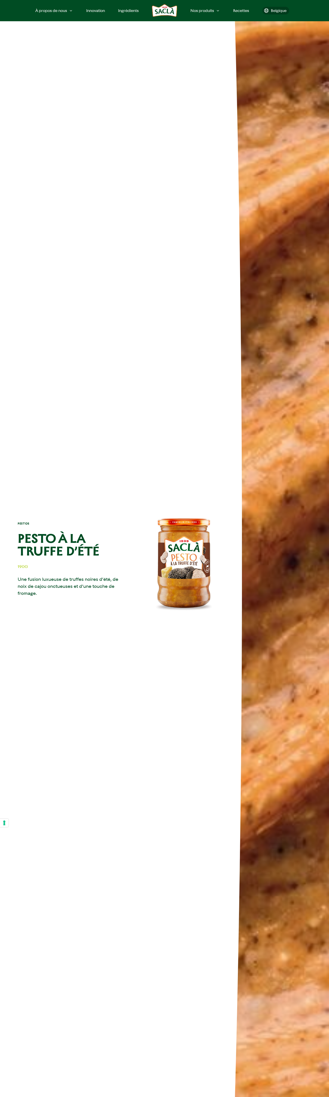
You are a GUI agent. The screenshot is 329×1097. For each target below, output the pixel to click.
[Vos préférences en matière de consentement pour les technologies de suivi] (4, 823)
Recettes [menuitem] (241, 10)
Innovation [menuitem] (95, 10)
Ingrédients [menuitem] (128, 10)
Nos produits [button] (202, 10)
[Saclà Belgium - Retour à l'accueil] (164, 10)
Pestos (23, 523)
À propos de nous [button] (51, 10)
